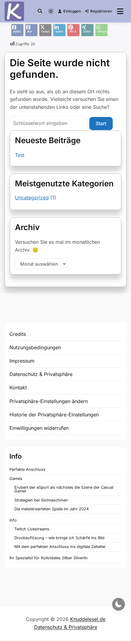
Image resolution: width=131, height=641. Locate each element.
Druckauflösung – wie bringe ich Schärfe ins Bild (59, 538)
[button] (40, 11)
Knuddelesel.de (87, 619)
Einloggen (72, 11)
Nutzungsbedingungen (35, 347)
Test (19, 155)
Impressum (21, 361)
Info (13, 520)
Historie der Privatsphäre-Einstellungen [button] (54, 415)
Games (15, 478)
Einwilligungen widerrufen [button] (39, 428)
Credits (17, 334)
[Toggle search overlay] (40, 11)
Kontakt (18, 387)
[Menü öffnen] (120, 11)
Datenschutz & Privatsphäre (41, 374)
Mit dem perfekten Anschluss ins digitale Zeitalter (60, 546)
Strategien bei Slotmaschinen (41, 500)
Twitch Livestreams (31, 529)
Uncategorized (32, 198)
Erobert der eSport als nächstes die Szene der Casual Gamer (63, 489)
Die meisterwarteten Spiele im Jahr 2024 (51, 509)
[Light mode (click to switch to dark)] (51, 11)
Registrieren (101, 11)
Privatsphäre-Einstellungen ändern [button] (48, 401)
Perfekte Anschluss (27, 469)
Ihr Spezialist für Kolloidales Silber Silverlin (48, 558)
